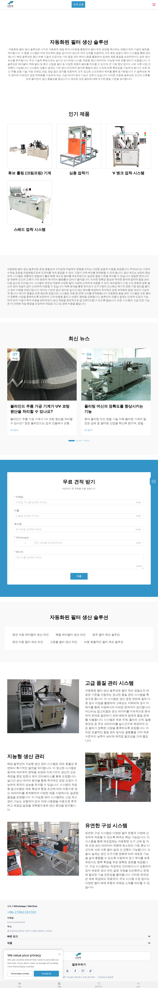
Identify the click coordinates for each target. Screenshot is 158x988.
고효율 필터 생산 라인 (63, 642)
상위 (138, 987)
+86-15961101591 (22, 912)
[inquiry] (153, 481)
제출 (79, 576)
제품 (59, 987)
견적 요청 (78, 4)
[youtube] (67, 971)
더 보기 (14, 430)
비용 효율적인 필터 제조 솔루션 (103, 642)
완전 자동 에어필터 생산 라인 (30, 634)
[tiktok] (90, 971)
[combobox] (24, 543)
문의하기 (98, 987)
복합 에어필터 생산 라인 (71, 634)
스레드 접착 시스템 (30, 229)
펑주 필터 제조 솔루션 (106, 634)
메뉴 (20, 987)
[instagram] (83, 971)
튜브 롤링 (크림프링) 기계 (29, 173)
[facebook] (75, 971)
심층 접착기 (79, 173)
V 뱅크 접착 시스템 (128, 173)
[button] (72, 440)
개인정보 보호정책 (105, 977)
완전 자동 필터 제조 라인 (27, 642)
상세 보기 (29, 146)
